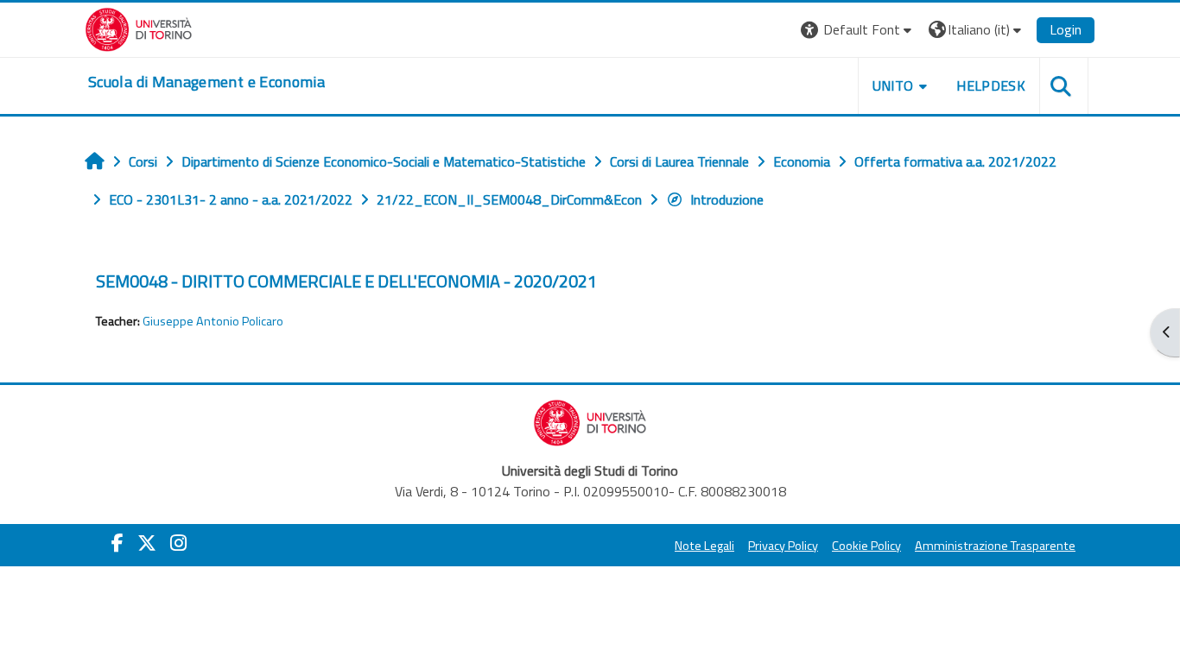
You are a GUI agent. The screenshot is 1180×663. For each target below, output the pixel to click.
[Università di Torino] (139, 27)
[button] (858, 29)
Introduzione (727, 199)
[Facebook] (117, 543)
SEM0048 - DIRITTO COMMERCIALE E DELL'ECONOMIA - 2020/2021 (346, 281)
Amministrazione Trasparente (995, 545)
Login (1066, 29)
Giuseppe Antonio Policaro (213, 321)
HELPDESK (990, 85)
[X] (146, 543)
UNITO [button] (893, 85)
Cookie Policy (866, 545)
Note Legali (704, 545)
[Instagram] (178, 543)
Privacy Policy (783, 545)
